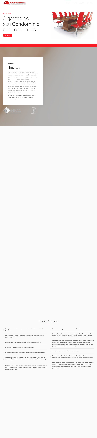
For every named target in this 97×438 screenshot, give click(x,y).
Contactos (90, 2)
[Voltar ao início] (14, 3)
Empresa (74, 2)
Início (68, 2)
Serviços (81, 2)
